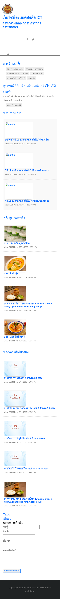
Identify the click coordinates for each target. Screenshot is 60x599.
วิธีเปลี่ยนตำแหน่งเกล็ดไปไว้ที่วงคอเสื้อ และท (27, 170)
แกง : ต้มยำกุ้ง (11, 273)
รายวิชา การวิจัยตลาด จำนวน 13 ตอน (23, 378)
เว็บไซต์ (6, 540)
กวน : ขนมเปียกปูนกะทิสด (17, 243)
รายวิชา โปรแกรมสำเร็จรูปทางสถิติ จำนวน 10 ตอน (29, 408)
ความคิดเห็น (9, 550)
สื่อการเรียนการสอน (34, 69)
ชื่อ (5, 526)
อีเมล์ (6, 531)
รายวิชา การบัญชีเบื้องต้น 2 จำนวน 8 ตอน (25, 438)
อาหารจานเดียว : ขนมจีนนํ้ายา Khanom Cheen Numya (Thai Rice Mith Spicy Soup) (28, 305)
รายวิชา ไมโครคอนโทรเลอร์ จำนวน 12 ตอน (26, 468)
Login (32, 39)
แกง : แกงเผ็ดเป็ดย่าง (14, 336)
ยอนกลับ (31, 78)
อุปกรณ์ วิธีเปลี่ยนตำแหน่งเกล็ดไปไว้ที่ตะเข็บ (27, 139)
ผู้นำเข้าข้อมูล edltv (15, 69)
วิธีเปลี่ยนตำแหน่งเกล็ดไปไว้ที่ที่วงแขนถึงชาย (27, 201)
